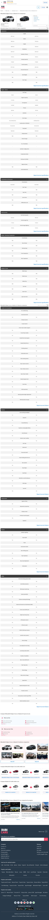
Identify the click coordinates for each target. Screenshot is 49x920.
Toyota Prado (22, 882)
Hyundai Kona (36, 17)
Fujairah (24, 865)
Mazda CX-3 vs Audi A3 (10, 792)
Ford (28, 872)
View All (12, 761)
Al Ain (11, 865)
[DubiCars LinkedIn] (15, 903)
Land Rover (33, 872)
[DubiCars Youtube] (24, 903)
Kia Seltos (45, 892)
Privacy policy (4, 852)
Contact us (3, 846)
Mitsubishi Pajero (37, 885)
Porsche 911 (17, 892)
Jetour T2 (3, 892)
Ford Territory (43, 895)
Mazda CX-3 (19, 23)
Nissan (16, 872)
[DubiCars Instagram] (21, 903)
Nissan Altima (37, 882)
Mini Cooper (34, 895)
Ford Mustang (5, 885)
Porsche (38, 875)
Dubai (19, 865)
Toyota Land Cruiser (6, 882)
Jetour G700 (31, 892)
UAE (2, 865)
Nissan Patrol (15, 882)
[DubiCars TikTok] (27, 903)
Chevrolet (45, 872)
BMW (24, 872)
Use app (43, 7)
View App (45, 2)
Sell (38, 7)
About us (3, 848)
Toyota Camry (30, 882)
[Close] (1, 2)
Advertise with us (5, 856)
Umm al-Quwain (44, 865)
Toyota (3, 872)
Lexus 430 (45, 885)
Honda (25, 875)
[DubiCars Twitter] (30, 903)
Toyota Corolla (13, 885)
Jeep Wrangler (28, 885)
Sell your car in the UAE (42, 852)
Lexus (20, 872)
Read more (3, 723)
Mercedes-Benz (9, 872)
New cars (39, 848)
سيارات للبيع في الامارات (42, 854)
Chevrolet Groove (36, 19)
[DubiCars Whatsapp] (34, 902)
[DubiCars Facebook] (18, 903)
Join (46, 839)
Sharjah (37, 865)
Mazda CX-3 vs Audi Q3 (31, 792)
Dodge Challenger (7, 895)
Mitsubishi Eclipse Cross (4, 23)
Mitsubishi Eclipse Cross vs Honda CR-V (31, 777)
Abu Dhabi (6, 865)
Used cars (39, 846)
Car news (39, 850)
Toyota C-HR (36, 18)
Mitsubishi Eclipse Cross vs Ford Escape (10, 777)
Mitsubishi (11, 875)
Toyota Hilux (21, 885)
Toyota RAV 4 (45, 882)
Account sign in (4, 854)
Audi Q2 (35, 20)
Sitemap (39, 844)
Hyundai (39, 872)
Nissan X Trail (17, 895)
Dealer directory (5, 858)
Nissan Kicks (24, 892)
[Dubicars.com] (24, 831)
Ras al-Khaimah (30, 865)
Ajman (15, 865)
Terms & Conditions (6, 850)
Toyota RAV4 (26, 895)
